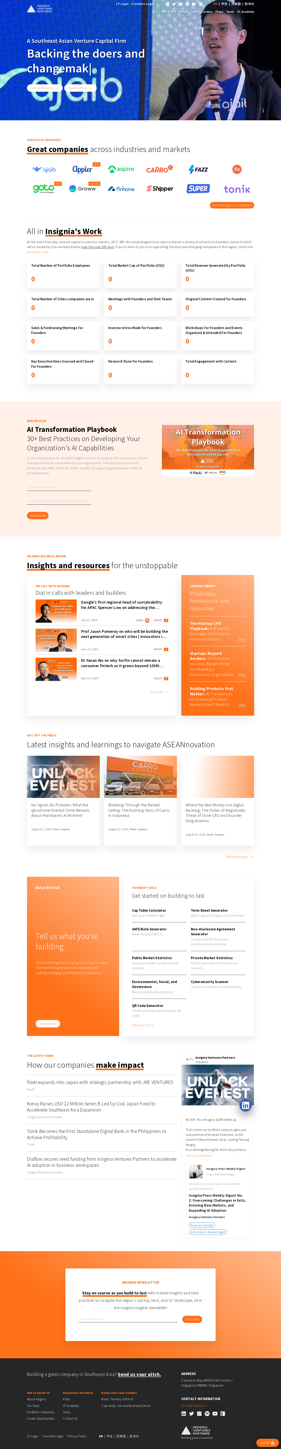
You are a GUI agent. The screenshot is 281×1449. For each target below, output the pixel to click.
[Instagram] (180, 3)
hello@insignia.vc (193, 1405)
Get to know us (42, 88)
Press (219, 12)
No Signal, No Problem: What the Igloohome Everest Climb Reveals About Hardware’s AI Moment (60, 810)
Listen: (140, 620)
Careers (206, 12)
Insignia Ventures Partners (215, 1058)
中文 (224, 4)
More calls (157, 692)
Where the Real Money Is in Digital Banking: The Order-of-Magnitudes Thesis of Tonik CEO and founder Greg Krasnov (216, 812)
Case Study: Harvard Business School (125, 1406)
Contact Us (70, 1418)
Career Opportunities (41, 1418)
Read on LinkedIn (201, 1225)
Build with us (78, 88)
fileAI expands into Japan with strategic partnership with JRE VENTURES (100, 1082)
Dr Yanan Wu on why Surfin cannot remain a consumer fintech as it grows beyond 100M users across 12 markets (120, 665)
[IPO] (82, 169)
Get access (37, 515)
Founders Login (142, 4)
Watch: (158, 620)
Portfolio (169, 12)
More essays (237, 856)
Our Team (33, 1406)
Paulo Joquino (61, 829)
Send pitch (48, 1023)
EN (216, 4)
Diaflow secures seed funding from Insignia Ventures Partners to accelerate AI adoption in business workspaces (102, 1162)
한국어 (249, 4)
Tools (230, 12)
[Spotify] (187, 3)
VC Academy (245, 12)
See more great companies (232, 205)
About (183, 12)
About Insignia (36, 1399)
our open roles (38, 252)
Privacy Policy (77, 1436)
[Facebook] (200, 3)
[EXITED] (82, 188)
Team (195, 12)
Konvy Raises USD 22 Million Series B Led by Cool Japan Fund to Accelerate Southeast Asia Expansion (91, 1106)
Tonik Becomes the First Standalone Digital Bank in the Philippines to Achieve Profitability (96, 1134)
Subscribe (192, 1319)
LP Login (122, 4)
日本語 (236, 4)
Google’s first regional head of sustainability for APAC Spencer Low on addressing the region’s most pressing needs (121, 607)
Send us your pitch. (139, 1374)
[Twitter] (174, 3)
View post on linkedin (199, 1155)
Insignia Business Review (45, 1117)
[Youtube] (194, 3)
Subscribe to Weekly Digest (207, 1232)
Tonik (31, 1144)
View (242, 639)
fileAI (31, 1089)
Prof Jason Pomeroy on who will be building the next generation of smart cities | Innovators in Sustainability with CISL (124, 636)
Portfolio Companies (40, 1412)
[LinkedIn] (167, 3)
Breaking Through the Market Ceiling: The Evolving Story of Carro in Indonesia (138, 810)
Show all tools (142, 1025)
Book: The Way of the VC (117, 1399)
